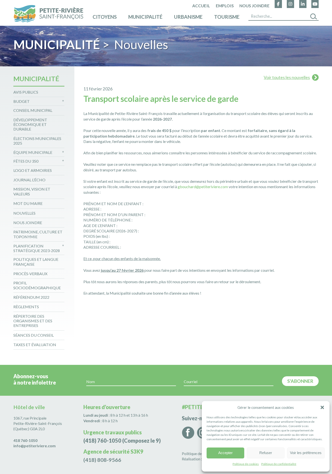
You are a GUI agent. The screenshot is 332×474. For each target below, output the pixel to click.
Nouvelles (24, 213)
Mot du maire (28, 203)
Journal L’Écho (29, 179)
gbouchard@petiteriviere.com (203, 186)
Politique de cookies (246, 464)
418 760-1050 (25, 440)
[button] (322, 407)
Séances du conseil (33, 335)
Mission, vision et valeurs (31, 191)
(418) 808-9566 (102, 460)
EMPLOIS (225, 6)
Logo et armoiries (32, 170)
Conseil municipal (32, 110)
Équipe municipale (32, 152)
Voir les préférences (306, 453)
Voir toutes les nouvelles (287, 77)
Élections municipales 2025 (37, 140)
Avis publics (25, 92)
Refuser (265, 453)
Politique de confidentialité (278, 464)
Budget (21, 101)
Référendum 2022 (31, 297)
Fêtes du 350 (25, 161)
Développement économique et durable (30, 124)
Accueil (201, 6)
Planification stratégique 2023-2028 (36, 248)
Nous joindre (254, 6)
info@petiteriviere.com (34, 445)
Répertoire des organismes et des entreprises (32, 321)
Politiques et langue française (35, 261)
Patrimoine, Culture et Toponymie (37, 234)
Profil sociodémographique (37, 285)
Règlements (26, 306)
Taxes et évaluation (34, 344)
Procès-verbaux (30, 273)
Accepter (225, 453)
